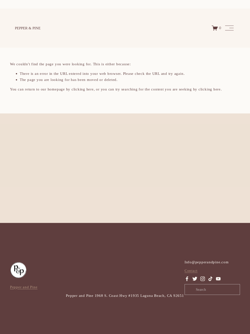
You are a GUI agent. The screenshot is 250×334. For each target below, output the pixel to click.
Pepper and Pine (23, 287)
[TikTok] (210, 278)
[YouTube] (218, 278)
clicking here (83, 89)
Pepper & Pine (28, 28)
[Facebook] (187, 278)
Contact (191, 270)
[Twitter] (194, 278)
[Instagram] (202, 278)
